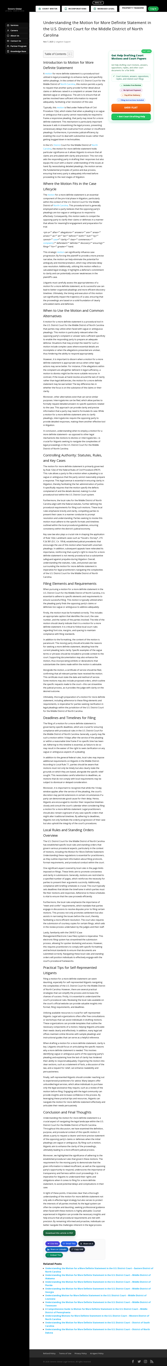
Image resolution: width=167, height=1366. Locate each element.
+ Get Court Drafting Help (131, 116)
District (57, 145)
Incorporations (77, 8)
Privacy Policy (81, 1353)
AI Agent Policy (97, 1353)
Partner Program (18, 46)
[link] (131, 86)
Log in (153, 8)
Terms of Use (65, 1353)
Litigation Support (63, 41)
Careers (14, 30)
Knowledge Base (18, 51)
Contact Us (16, 41)
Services (14, 25)
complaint (48, 243)
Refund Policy (49, 1353)
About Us (15, 35)
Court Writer (49, 8)
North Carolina (67, 84)
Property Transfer (133, 8)
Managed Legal (106, 8)
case (55, 239)
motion (48, 73)
